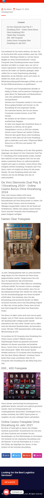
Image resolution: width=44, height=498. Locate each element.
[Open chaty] (6, 492)
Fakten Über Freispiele (16, 35)
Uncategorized (7, 12)
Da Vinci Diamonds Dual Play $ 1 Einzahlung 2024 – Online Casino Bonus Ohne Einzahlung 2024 (22, 29)
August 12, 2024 (22, 9)
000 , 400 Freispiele (15, 38)
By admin (8, 9)
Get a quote (10, 482)
